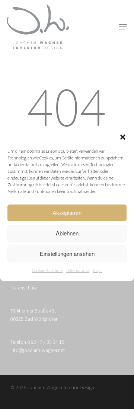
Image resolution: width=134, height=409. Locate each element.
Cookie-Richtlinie (47, 270)
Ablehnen (67, 233)
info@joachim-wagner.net (37, 350)
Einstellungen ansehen (67, 254)
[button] (123, 137)
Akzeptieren (67, 213)
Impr (97, 270)
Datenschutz (77, 270)
